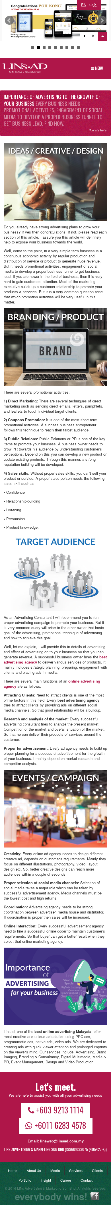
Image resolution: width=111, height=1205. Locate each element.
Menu (98, 68)
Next (101, 20)
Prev (9, 20)
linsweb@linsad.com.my (62, 1141)
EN (83, 4)
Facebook (94, 1196)
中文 (93, 4)
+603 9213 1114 (59, 1110)
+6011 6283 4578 (60, 1125)
